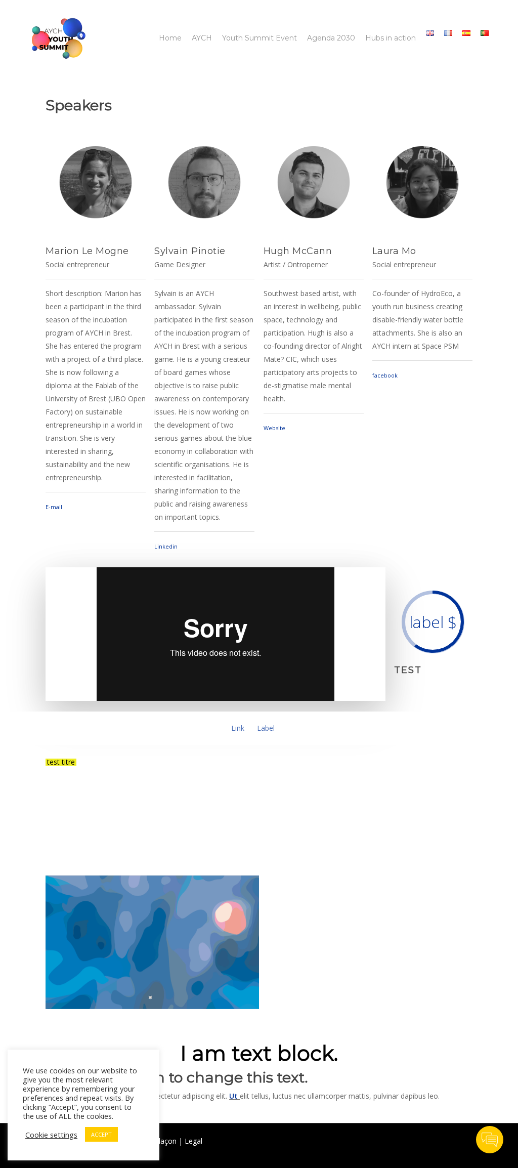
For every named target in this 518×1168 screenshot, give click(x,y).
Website (274, 428)
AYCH (202, 38)
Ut (233, 1096)
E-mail (54, 507)
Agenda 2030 (331, 38)
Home (170, 38)
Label (266, 728)
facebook (385, 375)
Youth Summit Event (259, 38)
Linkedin (166, 546)
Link (237, 728)
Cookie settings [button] (51, 1134)
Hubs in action (390, 38)
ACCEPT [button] (101, 1134)
